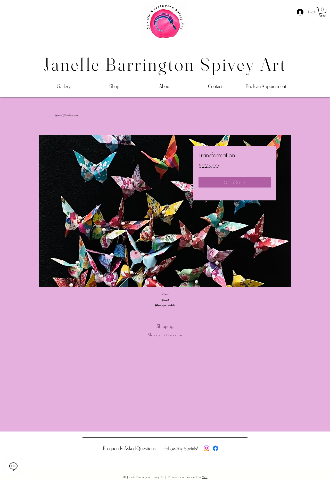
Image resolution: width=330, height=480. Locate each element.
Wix (205, 477)
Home (57, 116)
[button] (322, 12)
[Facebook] (215, 448)
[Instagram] (206, 448)
